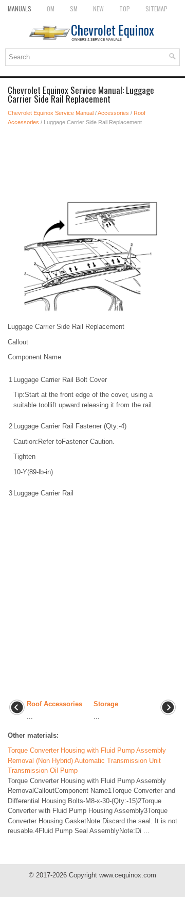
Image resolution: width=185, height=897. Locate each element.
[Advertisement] (92, 163)
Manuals (19, 8)
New (98, 8)
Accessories (113, 113)
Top (124, 8)
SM (74, 8)
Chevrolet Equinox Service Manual (51, 113)
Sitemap (156, 8)
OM (50, 8)
